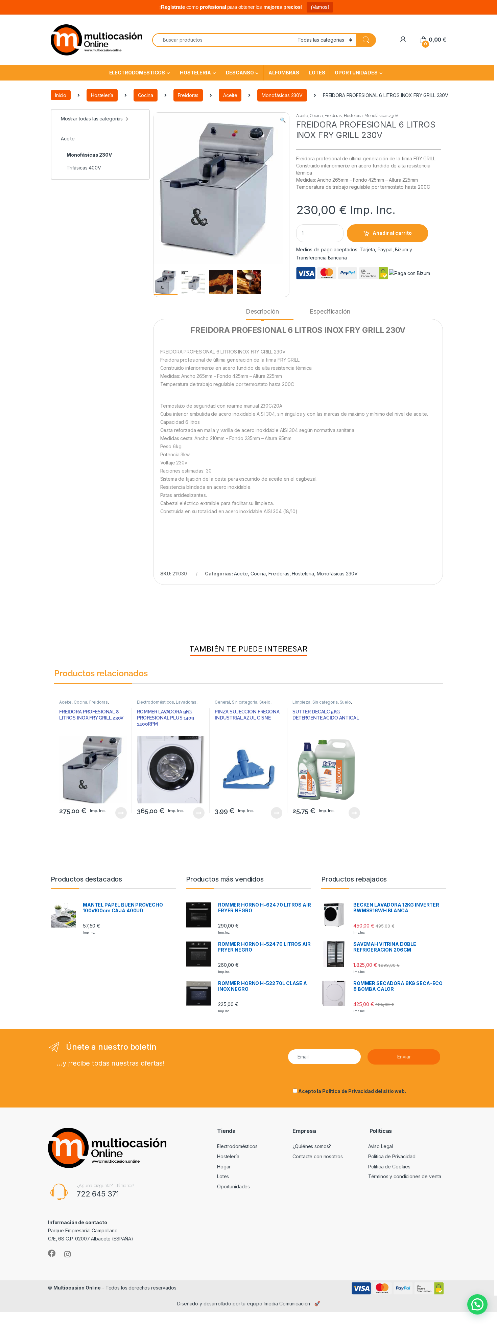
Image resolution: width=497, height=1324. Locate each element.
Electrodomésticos (137, 72)
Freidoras (188, 95)
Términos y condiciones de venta (405, 1176)
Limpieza (301, 702)
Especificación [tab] (330, 311)
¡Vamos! (320, 7)
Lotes (317, 72)
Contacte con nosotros (317, 1156)
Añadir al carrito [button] (120, 813)
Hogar (224, 1166)
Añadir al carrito (392, 233)
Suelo (264, 702)
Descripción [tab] (262, 311)
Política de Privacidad (348, 1091)
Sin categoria (244, 702)
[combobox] (223, 40)
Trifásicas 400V (84, 167)
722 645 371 (98, 1193)
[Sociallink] (51, 1253)
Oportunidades (356, 72)
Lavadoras (186, 702)
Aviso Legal (380, 1146)
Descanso (240, 72)
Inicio (60, 95)
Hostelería (195, 72)
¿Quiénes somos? (311, 1146)
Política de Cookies (389, 1166)
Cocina (145, 95)
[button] (283, 120)
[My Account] (403, 40)
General (222, 702)
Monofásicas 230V (282, 95)
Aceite (230, 95)
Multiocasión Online (77, 1288)
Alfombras (283, 72)
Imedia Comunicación (287, 1303)
